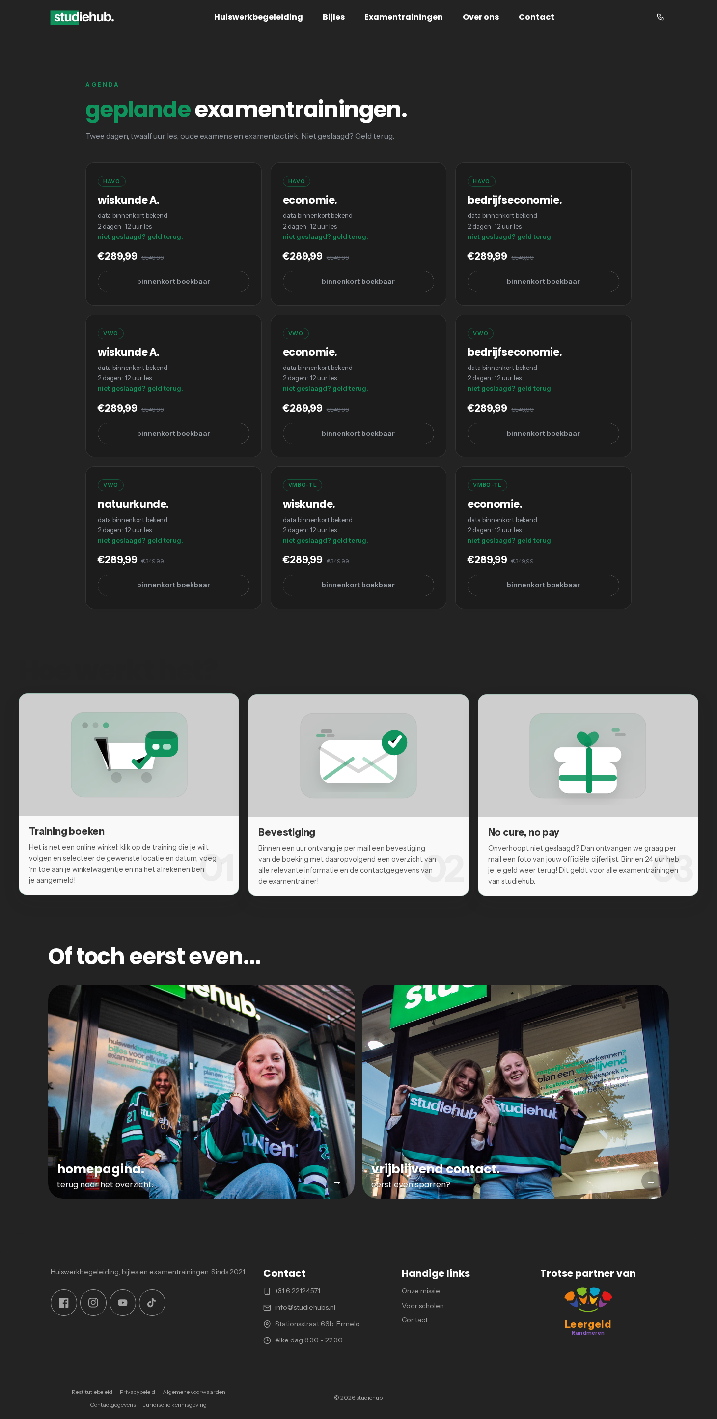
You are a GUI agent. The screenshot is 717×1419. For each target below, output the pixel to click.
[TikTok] (152, 1302)
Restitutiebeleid (92, 1391)
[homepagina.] (201, 1092)
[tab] (129, 794)
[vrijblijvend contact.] (515, 1092)
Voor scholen (423, 1305)
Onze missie (421, 1291)
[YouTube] (123, 1302)
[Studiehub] (82, 17)
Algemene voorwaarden (194, 1391)
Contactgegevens (113, 1404)
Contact (415, 1320)
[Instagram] (93, 1302)
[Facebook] (64, 1302)
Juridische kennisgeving (175, 1404)
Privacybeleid (137, 1391)
